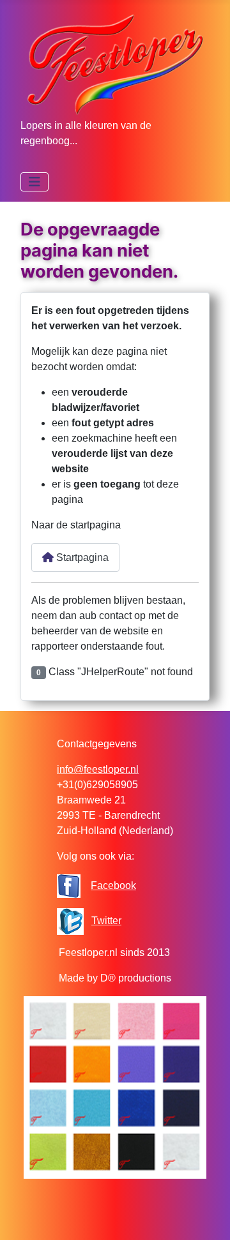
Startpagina (81, 557)
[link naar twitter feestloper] (70, 920)
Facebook (113, 885)
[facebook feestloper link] (68, 885)
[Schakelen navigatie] (34, 181)
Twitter (106, 920)
